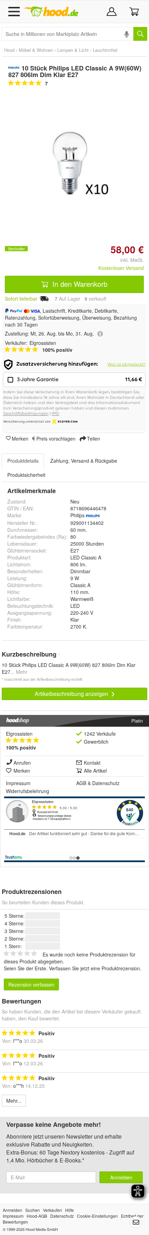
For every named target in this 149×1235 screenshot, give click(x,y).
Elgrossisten (19, 733)
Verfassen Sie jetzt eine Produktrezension (94, 968)
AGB (81, 783)
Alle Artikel (95, 770)
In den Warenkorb (78, 284)
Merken (20, 438)
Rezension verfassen (31, 984)
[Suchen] (140, 34)
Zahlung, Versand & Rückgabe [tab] (83, 460)
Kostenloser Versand (121, 267)
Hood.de (51, 12)
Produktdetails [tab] (22, 460)
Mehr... (13, 1100)
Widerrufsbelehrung (27, 791)
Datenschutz (106, 783)
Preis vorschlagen (56, 438)
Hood (9, 50)
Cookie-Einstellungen (97, 1216)
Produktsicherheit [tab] (26, 474)
